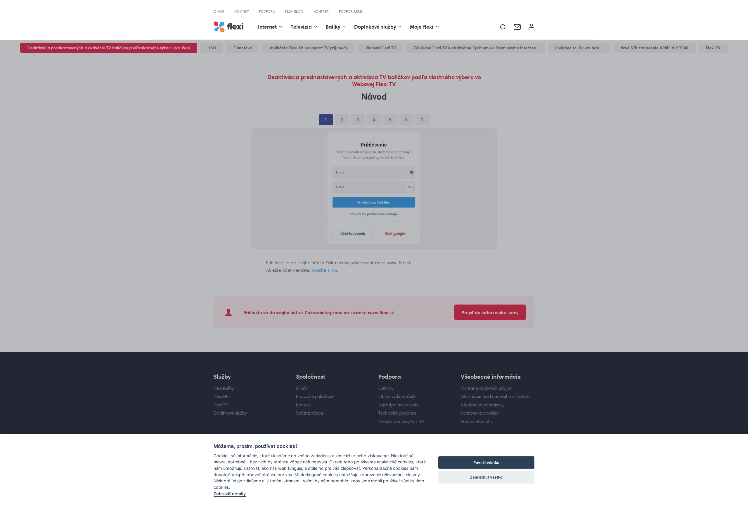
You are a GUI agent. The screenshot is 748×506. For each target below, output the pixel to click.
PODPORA (267, 11)
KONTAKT (321, 11)
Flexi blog (294, 11)
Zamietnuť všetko (486, 477)
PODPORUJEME (351, 11)
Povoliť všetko (486, 462)
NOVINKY (241, 11)
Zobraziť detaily (230, 493)
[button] (503, 27)
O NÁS (219, 11)
